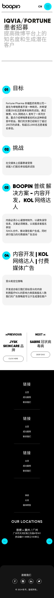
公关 (27, 500)
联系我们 (27, 402)
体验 (27, 495)
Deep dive (40, 355)
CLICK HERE (13, 359)
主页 (27, 392)
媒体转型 (27, 505)
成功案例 (27, 397)
